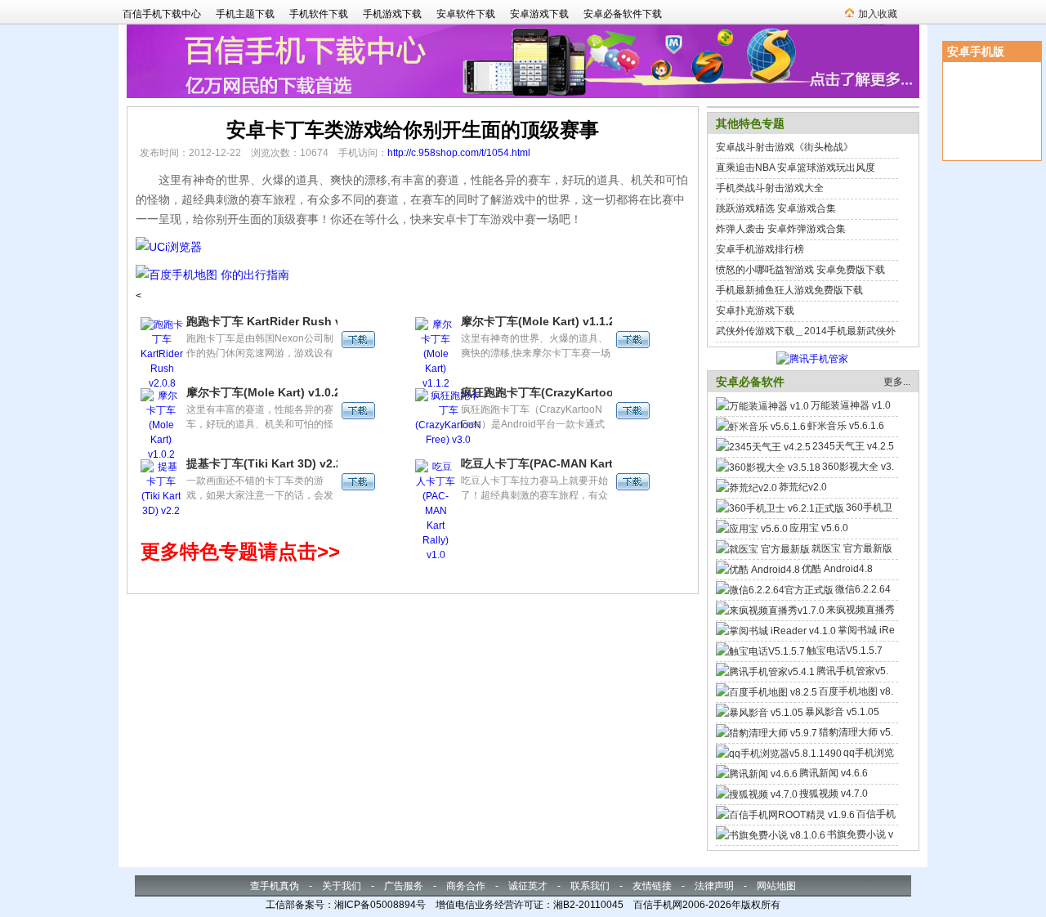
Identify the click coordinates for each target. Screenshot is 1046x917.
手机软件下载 (318, 14)
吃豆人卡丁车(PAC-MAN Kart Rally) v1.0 (567, 463)
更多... (896, 381)
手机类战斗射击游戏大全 (770, 188)
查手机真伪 (274, 886)
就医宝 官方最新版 (851, 548)
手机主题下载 (245, 14)
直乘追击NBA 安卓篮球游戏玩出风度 (795, 167)
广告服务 (403, 886)
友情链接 (652, 886)
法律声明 (714, 886)
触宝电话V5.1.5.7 (845, 650)
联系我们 (590, 886)
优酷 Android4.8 (837, 569)
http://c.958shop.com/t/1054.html (458, 153)
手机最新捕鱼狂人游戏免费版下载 (789, 290)
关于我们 (341, 886)
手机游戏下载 (392, 14)
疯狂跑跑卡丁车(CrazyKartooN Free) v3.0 (570, 392)
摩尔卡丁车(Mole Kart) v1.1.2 (538, 321)
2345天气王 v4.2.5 (853, 446)
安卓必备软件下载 (622, 14)
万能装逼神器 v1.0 (851, 405)
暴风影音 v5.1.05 (842, 712)
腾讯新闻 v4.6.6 (833, 773)
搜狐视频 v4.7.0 (833, 793)
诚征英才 (528, 886)
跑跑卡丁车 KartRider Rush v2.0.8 (277, 321)
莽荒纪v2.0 (803, 487)
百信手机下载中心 (162, 14)
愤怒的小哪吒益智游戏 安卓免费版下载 (800, 269)
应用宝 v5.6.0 (818, 528)
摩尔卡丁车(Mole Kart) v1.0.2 (263, 392)
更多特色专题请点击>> (240, 551)
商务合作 (465, 886)
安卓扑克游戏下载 (755, 310)
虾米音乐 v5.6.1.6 (845, 426)
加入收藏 (877, 14)
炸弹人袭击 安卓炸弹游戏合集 (781, 229)
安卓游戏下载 (539, 14)
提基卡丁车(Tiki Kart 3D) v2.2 (264, 463)
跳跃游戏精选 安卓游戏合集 (776, 208)
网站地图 (776, 886)
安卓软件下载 (465, 14)
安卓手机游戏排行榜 (760, 249)
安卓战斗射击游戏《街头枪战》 (784, 147)
